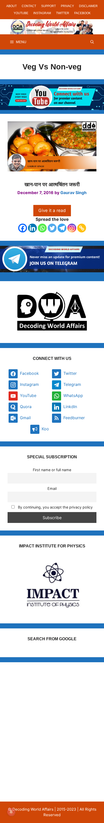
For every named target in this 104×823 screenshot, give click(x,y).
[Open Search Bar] (92, 41)
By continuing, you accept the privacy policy (55, 507)
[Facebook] (22, 228)
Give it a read (52, 210)
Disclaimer (88, 6)
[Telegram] (62, 228)
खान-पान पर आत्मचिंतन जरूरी (52, 184)
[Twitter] (52, 228)
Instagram (42, 13)
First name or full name (52, 470)
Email (52, 488)
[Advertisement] (52, 722)
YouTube (21, 13)
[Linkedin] (32, 228)
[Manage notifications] (11, 812)
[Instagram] (71, 228)
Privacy (67, 6)
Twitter (62, 13)
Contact (29, 6)
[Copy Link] (81, 228)
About (11, 6)
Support (48, 6)
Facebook (82, 13)
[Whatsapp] (42, 228)
